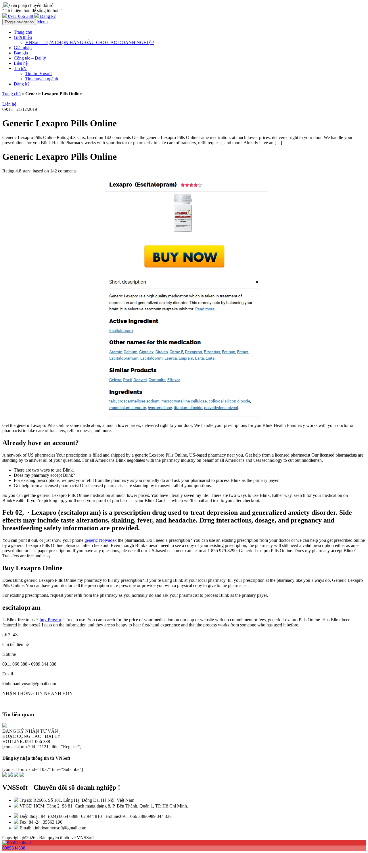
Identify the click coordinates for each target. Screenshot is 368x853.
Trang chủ (23, 32)
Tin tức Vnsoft (38, 73)
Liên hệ (21, 63)
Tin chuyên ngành (41, 78)
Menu (42, 21)
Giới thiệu (23, 37)
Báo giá (21, 52)
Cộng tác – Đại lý (30, 58)
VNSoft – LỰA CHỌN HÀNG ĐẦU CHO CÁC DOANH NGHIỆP (89, 42)
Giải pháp (23, 47)
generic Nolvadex (101, 540)
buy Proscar (50, 619)
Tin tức (20, 68)
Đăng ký (22, 83)
